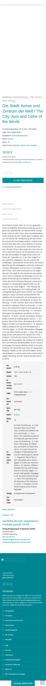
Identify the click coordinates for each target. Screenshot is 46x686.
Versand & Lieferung (12, 664)
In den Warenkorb (23, 180)
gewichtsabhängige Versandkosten (20, 162)
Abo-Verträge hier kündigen (15, 674)
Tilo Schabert (32, 145)
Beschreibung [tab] (7, 204)
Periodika (8, 616)
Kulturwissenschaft (19, 135)
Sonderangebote (11, 630)
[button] (11, 187)
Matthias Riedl (19, 145)
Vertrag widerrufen (23, 683)
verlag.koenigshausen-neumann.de (16, 542)
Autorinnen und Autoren (14, 620)
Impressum (9, 655)
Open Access (9, 625)
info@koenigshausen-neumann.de (16, 539)
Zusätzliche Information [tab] (12, 209)
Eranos (10, 139)
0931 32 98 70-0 (8, 537)
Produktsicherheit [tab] (9, 219)
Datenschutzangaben (13, 660)
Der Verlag (9, 635)
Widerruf (8, 669)
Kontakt (8, 650)
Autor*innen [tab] (7, 214)
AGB (6, 645)
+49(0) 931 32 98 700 (17, 605)
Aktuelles (8, 639)
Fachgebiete (9, 611)
